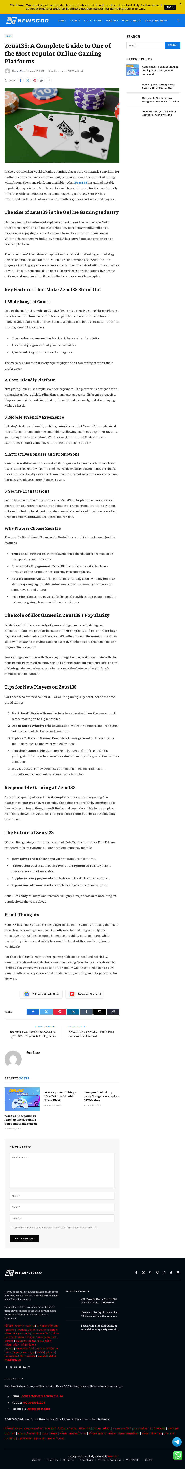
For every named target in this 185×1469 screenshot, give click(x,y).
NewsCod (112, 1456)
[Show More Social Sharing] (49, 80)
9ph (27, 1333)
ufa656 (53, 1329)
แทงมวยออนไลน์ (25, 1348)
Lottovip (10, 1329)
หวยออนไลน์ (141, 1428)
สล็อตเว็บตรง (28, 1344)
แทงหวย (21, 1329)
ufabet (96, 1428)
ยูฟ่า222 (50, 1352)
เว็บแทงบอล (11, 1356)
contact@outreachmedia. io (42, 1396)
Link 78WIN (158, 1428)
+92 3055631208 (33, 1402)
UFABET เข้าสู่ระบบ (47, 1325)
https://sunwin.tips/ (24, 1352)
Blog (8, 36)
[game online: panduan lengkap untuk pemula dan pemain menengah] (22, 1099)
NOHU (10, 1348)
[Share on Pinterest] (35, 80)
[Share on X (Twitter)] (28, 80)
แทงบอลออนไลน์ (41, 1333)
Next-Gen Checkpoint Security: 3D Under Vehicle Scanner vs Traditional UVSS (99, 1314)
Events (75, 20)
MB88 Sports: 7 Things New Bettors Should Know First (60, 1096)
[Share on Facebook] (21, 80)
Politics (112, 20)
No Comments (58, 71)
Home (62, 20)
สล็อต (8, 1333)
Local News (93, 20)
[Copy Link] (42, 80)
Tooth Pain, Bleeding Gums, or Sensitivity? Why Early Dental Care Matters (99, 1327)
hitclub (40, 1352)
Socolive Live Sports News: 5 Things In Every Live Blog (159, 112)
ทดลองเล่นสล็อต (128, 1433)
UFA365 (30, 1325)
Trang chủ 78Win (29, 1433)
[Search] (178, 20)
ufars (8, 1352)
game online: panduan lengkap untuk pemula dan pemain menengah (21, 1119)
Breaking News (156, 20)
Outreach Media (38, 1409)
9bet (22, 1356)
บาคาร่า (19, 1325)
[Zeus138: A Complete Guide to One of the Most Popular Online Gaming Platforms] (62, 125)
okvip (40, 1340)
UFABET (50, 1428)
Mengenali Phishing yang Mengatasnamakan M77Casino (101, 1096)
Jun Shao (20, 71)
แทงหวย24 (25, 1438)
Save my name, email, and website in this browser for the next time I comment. (55, 1227)
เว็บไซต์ (9, 1325)
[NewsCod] (27, 20)
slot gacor (18, 1333)
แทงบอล (31, 1356)
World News (131, 20)
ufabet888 (21, 1340)
